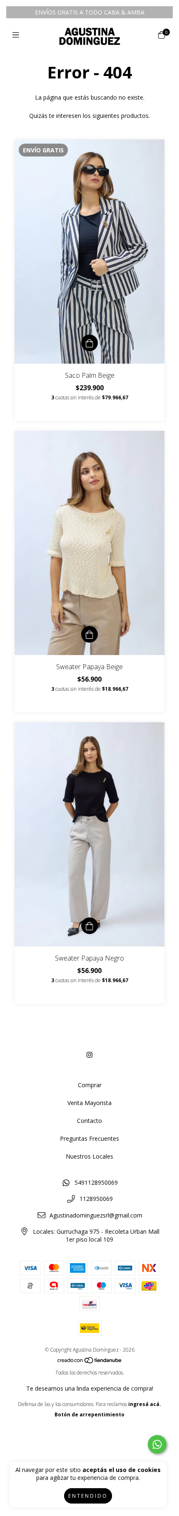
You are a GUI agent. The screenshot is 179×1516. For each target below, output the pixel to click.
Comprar (90, 1085)
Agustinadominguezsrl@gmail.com (96, 1215)
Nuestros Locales (89, 1156)
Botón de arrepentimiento (89, 1414)
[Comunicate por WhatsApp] (157, 1444)
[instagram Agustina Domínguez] (89, 1055)
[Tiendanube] (90, 1362)
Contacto (89, 1121)
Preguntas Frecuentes (89, 1138)
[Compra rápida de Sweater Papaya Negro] (89, 925)
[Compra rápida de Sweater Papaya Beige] (89, 634)
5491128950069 (96, 1182)
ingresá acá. (144, 1404)
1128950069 (96, 1199)
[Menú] (17, 35)
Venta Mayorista (89, 1103)
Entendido (88, 1495)
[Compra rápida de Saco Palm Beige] (89, 343)
